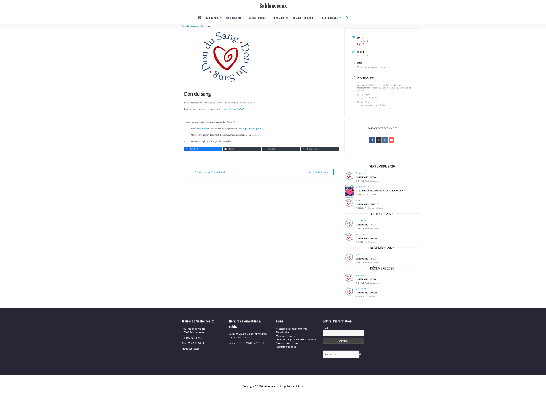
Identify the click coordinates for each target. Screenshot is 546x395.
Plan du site (282, 332)
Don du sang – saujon (366, 238)
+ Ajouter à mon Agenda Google (210, 171)
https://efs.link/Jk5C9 (252, 128)
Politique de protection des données (296, 339)
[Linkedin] (385, 140)
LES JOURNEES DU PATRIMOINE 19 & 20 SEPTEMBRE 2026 (379, 190)
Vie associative (280, 18)
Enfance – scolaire (303, 18)
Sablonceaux (273, 5)
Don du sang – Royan (366, 177)
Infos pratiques (329, 18)
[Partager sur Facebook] (372, 140)
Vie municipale (233, 18)
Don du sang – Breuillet (367, 204)
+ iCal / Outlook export (318, 171)
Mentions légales (285, 336)
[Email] (391, 140)
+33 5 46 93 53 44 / (370, 97)
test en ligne (204, 128)
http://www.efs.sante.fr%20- (373, 105)
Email (325, 328)
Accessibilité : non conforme (291, 328)
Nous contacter (190, 348)
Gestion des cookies (287, 343)
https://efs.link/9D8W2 (234, 109)
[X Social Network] (378, 140)
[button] (347, 18)
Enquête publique (286, 346)
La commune (212, 18)
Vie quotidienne (257, 18)
